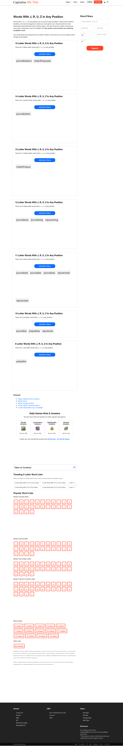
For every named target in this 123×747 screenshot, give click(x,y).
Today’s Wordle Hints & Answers (28, 399)
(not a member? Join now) (57, 713)
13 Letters (30, 636)
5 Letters (50, 626)
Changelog (95, 744)
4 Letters (39, 626)
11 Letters (62, 631)
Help (50, 718)
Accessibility (82, 744)
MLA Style (86, 720)
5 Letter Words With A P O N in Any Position (27, 483)
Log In (90, 2)
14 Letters (42, 636)
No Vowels (19, 646)
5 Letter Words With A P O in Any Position (54, 487)
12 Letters (19, 636)
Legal (76, 744)
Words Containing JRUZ (26, 403)
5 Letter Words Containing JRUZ (28, 405)
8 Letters (29, 631)
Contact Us (19, 713)
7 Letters (18, 631)
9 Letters (39, 631)
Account (52, 715)
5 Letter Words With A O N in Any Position (26, 487)
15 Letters (53, 636)
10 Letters (51, 631)
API (17, 720)
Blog (17, 718)
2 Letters (18, 626)
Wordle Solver (22, 401)
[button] (105, 2)
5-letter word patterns (53, 478)
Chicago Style (87, 718)
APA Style (86, 713)
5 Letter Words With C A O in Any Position (54, 483)
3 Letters (29, 626)
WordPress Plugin (21, 723)
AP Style (85, 715)
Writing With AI (20, 725)
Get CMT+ (98, 2)
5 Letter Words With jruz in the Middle (30, 407)
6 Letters (60, 626)
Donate (18, 715)
